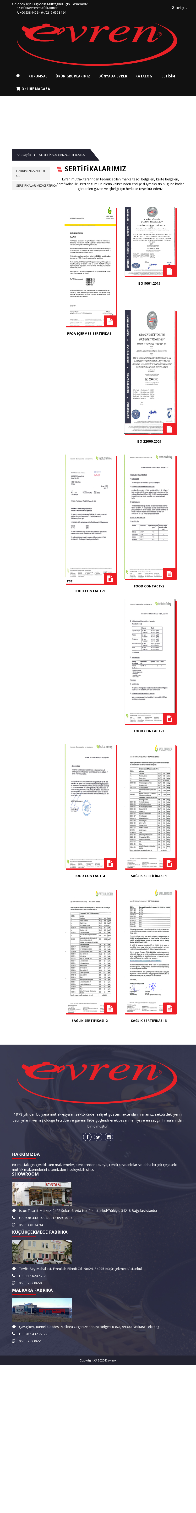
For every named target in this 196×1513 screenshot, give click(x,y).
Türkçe (180, 8)
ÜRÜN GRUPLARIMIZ (63, 76)
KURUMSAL (32, 76)
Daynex (110, 1360)
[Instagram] (109, 1137)
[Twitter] (98, 1137)
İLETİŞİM (146, 76)
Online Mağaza (33, 89)
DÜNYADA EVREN (99, 76)
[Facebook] (87, 1137)
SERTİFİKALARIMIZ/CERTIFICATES (62, 154)
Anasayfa (24, 154)
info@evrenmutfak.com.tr (39, 7)
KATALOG (126, 76)
